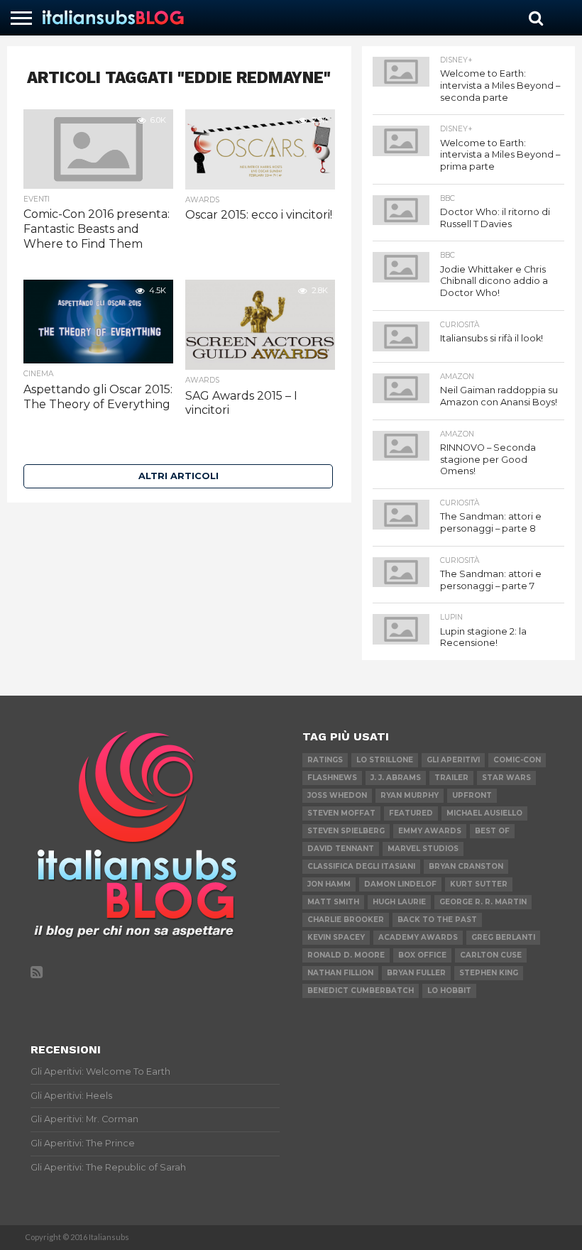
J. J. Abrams (395, 777)
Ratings (325, 759)
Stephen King (488, 972)
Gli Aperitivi (453, 759)
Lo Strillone (384, 759)
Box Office (422, 955)
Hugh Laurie (399, 901)
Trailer (451, 777)
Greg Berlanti (503, 937)
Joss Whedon (337, 795)
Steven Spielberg (346, 830)
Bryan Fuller (416, 972)
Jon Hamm (329, 884)
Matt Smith (333, 901)
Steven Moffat (341, 813)
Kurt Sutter (478, 884)
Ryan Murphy (409, 795)
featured (411, 813)
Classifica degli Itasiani (361, 866)
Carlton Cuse (491, 955)
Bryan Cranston (466, 866)
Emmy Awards (429, 830)
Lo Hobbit (449, 990)
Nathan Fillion (340, 972)
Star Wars (506, 777)
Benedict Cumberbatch (360, 990)
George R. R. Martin (483, 901)
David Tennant (340, 848)
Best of (492, 830)
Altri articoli (178, 476)
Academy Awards (418, 937)
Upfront (472, 795)
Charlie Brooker (345, 919)
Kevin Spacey (336, 937)
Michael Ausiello (484, 813)
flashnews (332, 777)
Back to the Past (437, 919)
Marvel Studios (423, 848)
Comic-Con (517, 759)
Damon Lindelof (400, 884)
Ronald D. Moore (346, 955)
